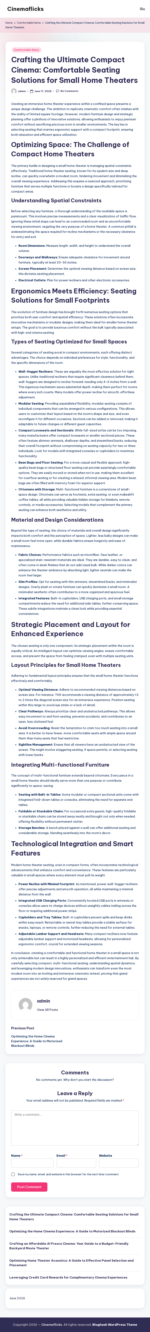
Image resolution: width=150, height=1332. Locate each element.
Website (105, 1156)
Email (62, 1156)
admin (43, 1001)
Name (17, 1156)
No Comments (69, 90)
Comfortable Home (26, 50)
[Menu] (142, 9)
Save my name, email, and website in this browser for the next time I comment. (68, 1174)
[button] (47, 1010)
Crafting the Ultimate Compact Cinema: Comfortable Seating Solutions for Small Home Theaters (73, 1216)
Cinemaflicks (25, 8)
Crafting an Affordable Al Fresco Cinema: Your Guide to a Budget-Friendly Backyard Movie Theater (68, 1246)
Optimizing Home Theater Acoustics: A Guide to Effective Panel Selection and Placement (71, 1263)
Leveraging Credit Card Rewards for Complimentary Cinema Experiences (68, 1277)
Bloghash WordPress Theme (114, 1325)
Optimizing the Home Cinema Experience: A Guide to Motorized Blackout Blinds (72, 1231)
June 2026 (17, 1298)
